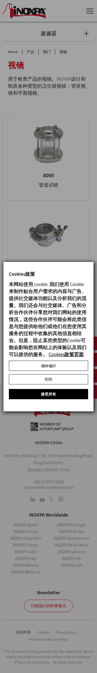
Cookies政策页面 (66, 354)
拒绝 (48, 379)
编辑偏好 (48, 365)
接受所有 (48, 394)
